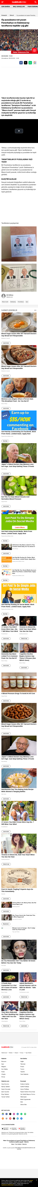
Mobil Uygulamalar (25, 1099)
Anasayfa (4, 15)
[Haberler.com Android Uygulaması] (13, 1129)
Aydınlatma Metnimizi (7, 1185)
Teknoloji (22, 1064)
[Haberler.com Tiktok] (14, 1118)
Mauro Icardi (5, 301)
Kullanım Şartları (24, 1084)
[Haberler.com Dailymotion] (21, 1118)
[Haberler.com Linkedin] (17, 1114)
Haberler (3, 1058)
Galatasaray (13, 301)
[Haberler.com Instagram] (14, 1114)
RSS (21, 1102)
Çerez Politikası (24, 1089)
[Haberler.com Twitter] (10, 1114)
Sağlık (22, 1061)
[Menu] (2, 2)
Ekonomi (3, 1061)
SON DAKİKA (5, 6)
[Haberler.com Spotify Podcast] (25, 1114)
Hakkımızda (4, 1052)
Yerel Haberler (24, 1074)
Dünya (3, 1077)
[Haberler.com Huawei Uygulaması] (22, 1129)
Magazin (3, 1066)
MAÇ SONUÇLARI (19, 6)
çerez (31, 1180)
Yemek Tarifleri (5, 1097)
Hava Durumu (5, 1084)
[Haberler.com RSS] (2, 1118)
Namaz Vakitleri (5, 1086)
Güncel (12, 15)
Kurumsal (23, 1081)
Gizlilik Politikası (24, 1086)
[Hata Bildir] (18, 1147)
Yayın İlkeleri (28, 1052)
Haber (12, 1144)
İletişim (16, 1052)
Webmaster (23, 1097)
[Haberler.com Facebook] (6, 1114)
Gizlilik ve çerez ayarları (9, 1147)
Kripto (3, 1071)
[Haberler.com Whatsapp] (21, 1114)
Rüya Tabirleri (5, 1094)
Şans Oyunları (5, 1091)
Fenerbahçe (21, 301)
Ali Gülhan (9, 295)
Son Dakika (4, 1069)
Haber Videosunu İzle (21, 52)
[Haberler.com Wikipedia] (6, 1118)
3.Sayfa (3, 1074)
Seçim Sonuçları (5, 1089)
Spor (27, 301)
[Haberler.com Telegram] (17, 1118)
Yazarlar (22, 1071)
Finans (22, 1066)
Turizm (22, 1069)
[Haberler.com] (7, 1047)
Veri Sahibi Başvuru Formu (27, 1094)
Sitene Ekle (23, 1104)
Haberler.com (5, 1081)
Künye (21, 1052)
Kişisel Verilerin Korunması (27, 1091)
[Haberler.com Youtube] (10, 1118)
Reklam (11, 1052)
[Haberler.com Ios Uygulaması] (5, 1129)
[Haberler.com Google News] (2, 1114)
